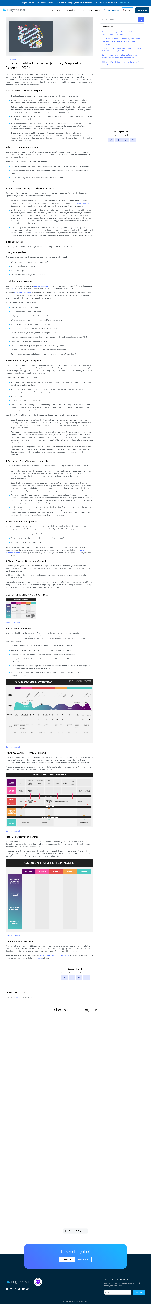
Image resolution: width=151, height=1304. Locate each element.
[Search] (141, 19)
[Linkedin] (125, 140)
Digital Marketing (13, 59)
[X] (111, 140)
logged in (19, 997)
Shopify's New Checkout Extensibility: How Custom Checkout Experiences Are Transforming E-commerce (121, 41)
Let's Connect (124, 3)
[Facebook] (118, 140)
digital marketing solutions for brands (54, 955)
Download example (13, 623)
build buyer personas (22, 293)
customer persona (40, 286)
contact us (39, 958)
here (11, 288)
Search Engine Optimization (81, 203)
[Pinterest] (133, 140)
